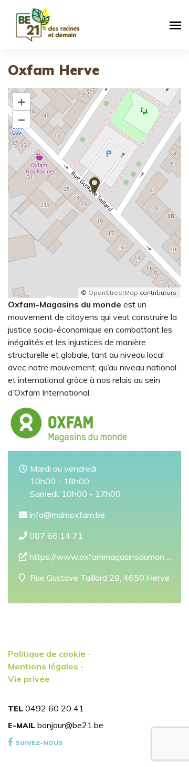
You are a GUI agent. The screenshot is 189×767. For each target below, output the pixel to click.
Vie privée (29, 679)
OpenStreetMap (113, 292)
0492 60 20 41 (54, 708)
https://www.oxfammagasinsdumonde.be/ (98, 556)
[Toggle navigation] (174, 24)
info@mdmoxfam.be (66, 514)
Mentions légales (43, 666)
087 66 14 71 (55, 535)
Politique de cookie (47, 653)
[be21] (47, 24)
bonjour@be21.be (70, 725)
